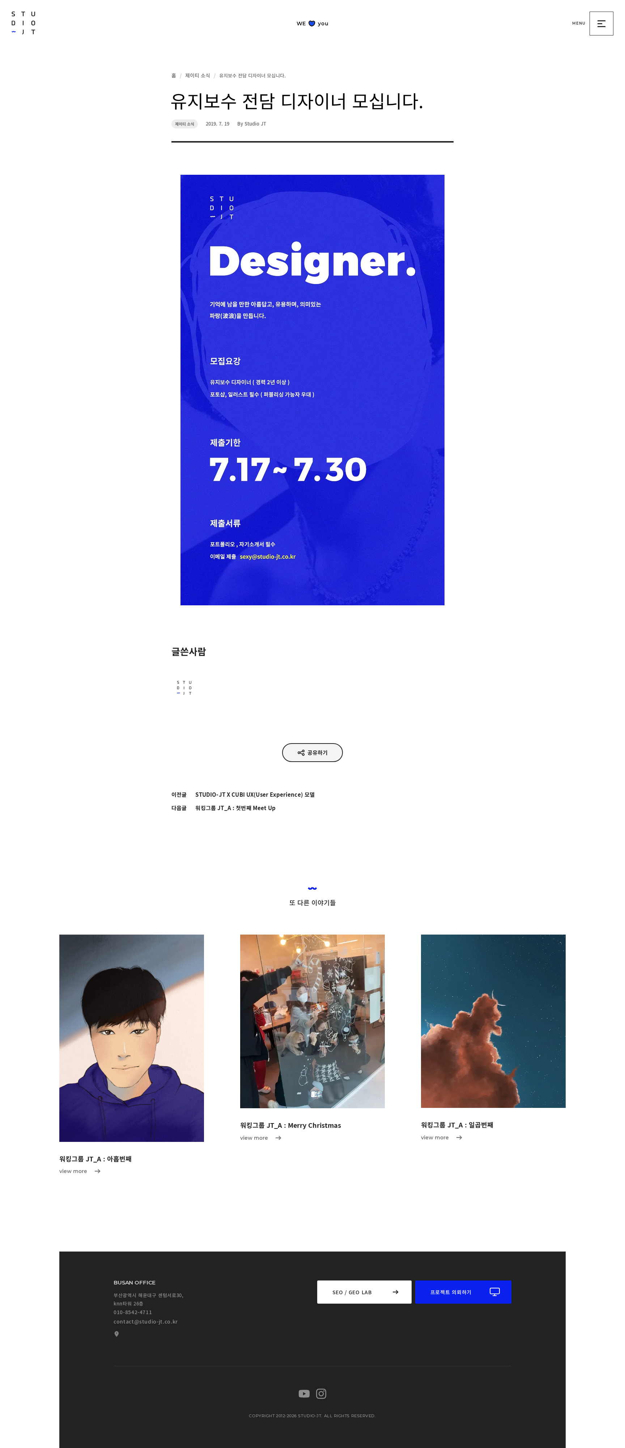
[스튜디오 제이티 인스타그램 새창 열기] (321, 1394)
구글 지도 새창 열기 (116, 1334)
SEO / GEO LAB (352, 1292)
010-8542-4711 (133, 1312)
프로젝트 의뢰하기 (451, 1292)
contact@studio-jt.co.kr (146, 1321)
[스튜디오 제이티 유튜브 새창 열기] (304, 1394)
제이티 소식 (197, 75)
